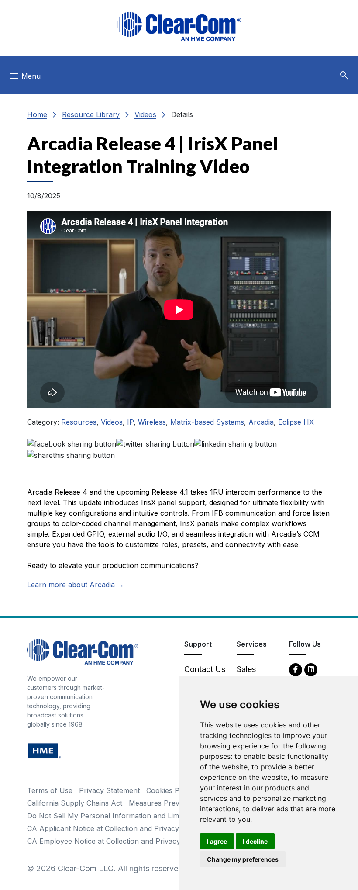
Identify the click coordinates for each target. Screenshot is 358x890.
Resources (78, 422)
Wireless (152, 422)
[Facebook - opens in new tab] (295, 669)
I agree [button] (217, 841)
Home (37, 114)
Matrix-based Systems (207, 422)
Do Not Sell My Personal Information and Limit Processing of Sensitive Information (165, 815)
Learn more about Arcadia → (75, 584)
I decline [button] (255, 841)
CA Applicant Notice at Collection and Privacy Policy (114, 828)
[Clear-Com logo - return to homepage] (179, 26)
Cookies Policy (170, 790)
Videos (145, 114)
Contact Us (204, 669)
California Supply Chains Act (74, 803)
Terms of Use (49, 790)
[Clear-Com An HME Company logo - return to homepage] (82, 650)
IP (130, 422)
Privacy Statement (109, 790)
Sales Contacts (253, 675)
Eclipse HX (296, 422)
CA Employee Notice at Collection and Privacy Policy (115, 841)
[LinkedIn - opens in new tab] (310, 669)
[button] (344, 75)
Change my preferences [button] (243, 859)
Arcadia (261, 422)
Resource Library (91, 114)
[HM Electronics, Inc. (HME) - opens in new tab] (44, 750)
